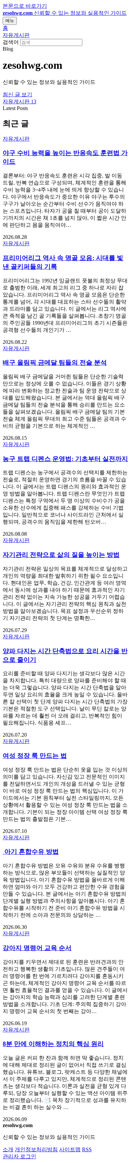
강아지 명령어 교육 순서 (37, 947)
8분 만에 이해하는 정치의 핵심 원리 (53, 1043)
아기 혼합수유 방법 (31, 851)
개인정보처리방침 (36, 1149)
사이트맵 (70, 1149)
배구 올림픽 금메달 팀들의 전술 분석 (55, 362)
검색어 (11, 42)
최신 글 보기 (17, 94)
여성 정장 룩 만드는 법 (35, 755)
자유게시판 (16, 35)
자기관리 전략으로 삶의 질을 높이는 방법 (61, 554)
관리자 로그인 (19, 1156)
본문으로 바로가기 (25, 6)
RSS (87, 1149)
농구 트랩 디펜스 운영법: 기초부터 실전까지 (65, 458)
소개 (8, 1149)
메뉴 (9, 20)
